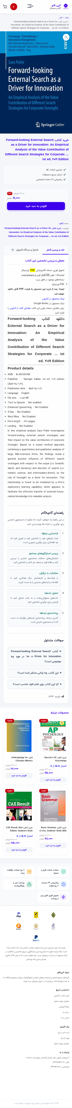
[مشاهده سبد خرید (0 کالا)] (5, 7)
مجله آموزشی (64, 1006)
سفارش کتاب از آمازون (20, 308)
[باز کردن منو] (33, 7)
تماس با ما (65, 1017)
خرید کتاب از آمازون (61, 995)
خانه (67, 17)
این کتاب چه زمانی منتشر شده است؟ (37, 673)
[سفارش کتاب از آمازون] (13, 6)
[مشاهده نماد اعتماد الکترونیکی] (53, 926)
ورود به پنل (65, 1038)
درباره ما (66, 1012)
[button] (66, 37)
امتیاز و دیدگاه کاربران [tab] (25, 249)
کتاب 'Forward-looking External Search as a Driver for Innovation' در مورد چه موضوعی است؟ (36, 656)
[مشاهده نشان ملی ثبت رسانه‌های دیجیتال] (36, 926)
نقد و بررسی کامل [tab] (55, 249)
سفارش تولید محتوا (61, 1001)
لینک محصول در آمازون (53, 299)
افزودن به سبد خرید (36, 206)
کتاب (60, 17)
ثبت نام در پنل (63, 1032)
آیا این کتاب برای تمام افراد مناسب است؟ (35, 684)
